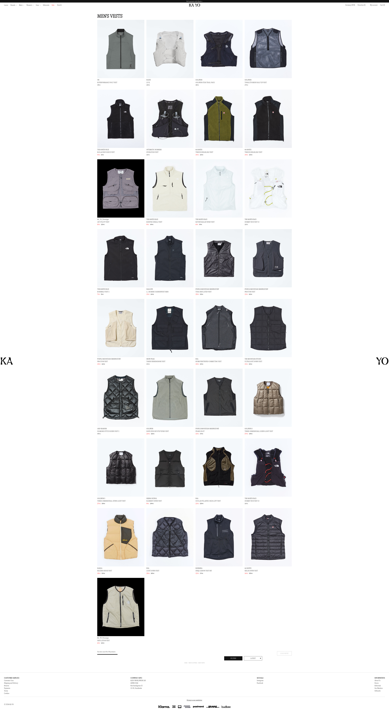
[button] (382, 5)
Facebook (260, 683)
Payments (7, 688)
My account (374, 5)
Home (185, 663)
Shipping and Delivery (11, 683)
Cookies (6, 693)
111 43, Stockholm (136, 688)
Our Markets (379, 688)
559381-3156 (134, 683)
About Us (377, 680)
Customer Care (9, 680)
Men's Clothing (193, 663)
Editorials (378, 686)
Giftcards (377, 691)
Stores (377, 683)
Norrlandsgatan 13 (136, 686)
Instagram (260, 680)
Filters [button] (233, 658)
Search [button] (59, 5)
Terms (6, 691)
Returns (6, 686)
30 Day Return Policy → (194, 1)
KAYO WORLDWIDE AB (138, 680)
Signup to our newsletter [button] (194, 700)
